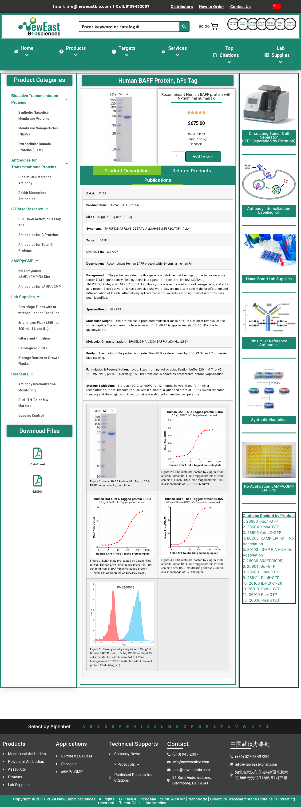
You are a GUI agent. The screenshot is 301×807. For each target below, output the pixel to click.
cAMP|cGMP (22, 261)
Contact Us (240, 6)
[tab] (127, 170)
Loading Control (31, 415)
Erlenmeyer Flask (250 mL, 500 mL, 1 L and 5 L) (38, 325)
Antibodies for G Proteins (38, 235)
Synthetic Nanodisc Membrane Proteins (33, 115)
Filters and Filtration (34, 338)
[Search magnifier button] (184, 26)
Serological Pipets (32, 348)
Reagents (19, 374)
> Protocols (124, 764)
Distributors (182, 6)
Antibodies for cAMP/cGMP (39, 287)
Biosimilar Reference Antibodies (269, 343)
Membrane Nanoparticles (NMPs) (38, 131)
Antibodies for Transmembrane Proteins (33, 163)
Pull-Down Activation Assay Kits (39, 222)
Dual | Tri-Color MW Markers (33, 403)
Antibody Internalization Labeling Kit (268, 210)
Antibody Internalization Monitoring (37, 387)
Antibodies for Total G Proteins (35, 247)
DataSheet (37, 464)
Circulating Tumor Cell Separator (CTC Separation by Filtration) (269, 137)
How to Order (211, 6)
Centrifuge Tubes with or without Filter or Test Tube (38, 310)
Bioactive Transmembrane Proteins (34, 99)
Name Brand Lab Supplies (269, 278)
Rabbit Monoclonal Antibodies (33, 196)
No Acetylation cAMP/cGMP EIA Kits (34, 274)
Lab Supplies (23, 297)
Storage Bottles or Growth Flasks (38, 361)
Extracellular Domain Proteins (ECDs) (34, 147)
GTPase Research (27, 209)
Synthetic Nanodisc (268, 419)
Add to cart (203, 156)
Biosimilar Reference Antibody (34, 180)
